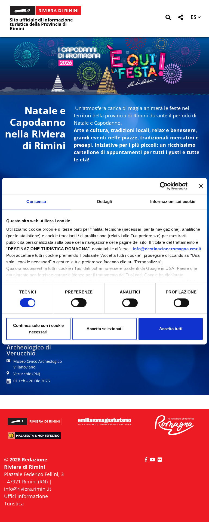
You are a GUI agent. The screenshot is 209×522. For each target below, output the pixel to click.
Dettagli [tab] (104, 201)
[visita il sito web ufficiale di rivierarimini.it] (35, 419)
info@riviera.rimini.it (27, 489)
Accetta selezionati (104, 328)
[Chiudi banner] (201, 186)
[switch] (79, 303)
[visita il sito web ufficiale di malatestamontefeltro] (35, 438)
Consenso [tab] (36, 201)
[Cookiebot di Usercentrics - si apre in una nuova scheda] (164, 186)
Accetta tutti (170, 328)
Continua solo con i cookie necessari (38, 328)
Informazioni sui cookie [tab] (172, 201)
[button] (168, 18)
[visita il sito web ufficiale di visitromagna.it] (174, 425)
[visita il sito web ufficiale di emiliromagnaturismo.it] (104, 421)
